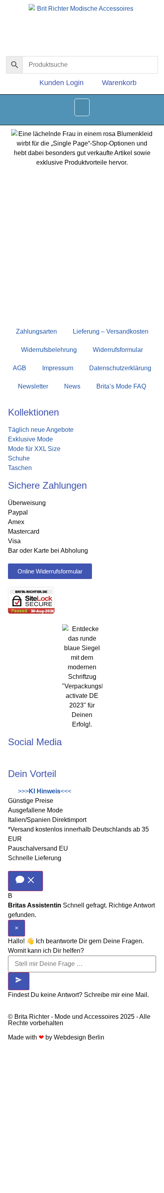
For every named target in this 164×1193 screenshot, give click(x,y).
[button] (82, 107)
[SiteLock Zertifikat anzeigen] (31, 611)
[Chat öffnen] (25, 881)
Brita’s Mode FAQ (121, 386)
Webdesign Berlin (79, 1037)
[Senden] (18, 981)
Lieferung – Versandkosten (110, 331)
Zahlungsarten (36, 331)
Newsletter (33, 386)
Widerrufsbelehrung (49, 349)
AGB (19, 368)
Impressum (57, 368)
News (72, 386)
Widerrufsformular (118, 349)
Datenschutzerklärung (120, 368)
